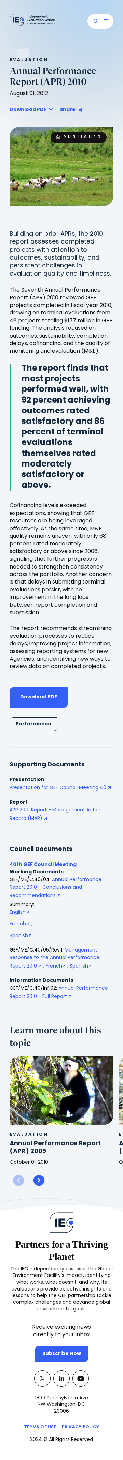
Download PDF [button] (28, 110)
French (18, 924)
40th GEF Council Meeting (43, 864)
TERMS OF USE (40, 1428)
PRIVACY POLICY (80, 1428)
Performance (33, 724)
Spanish (19, 936)
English (18, 912)
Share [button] (68, 110)
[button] (95, 21)
